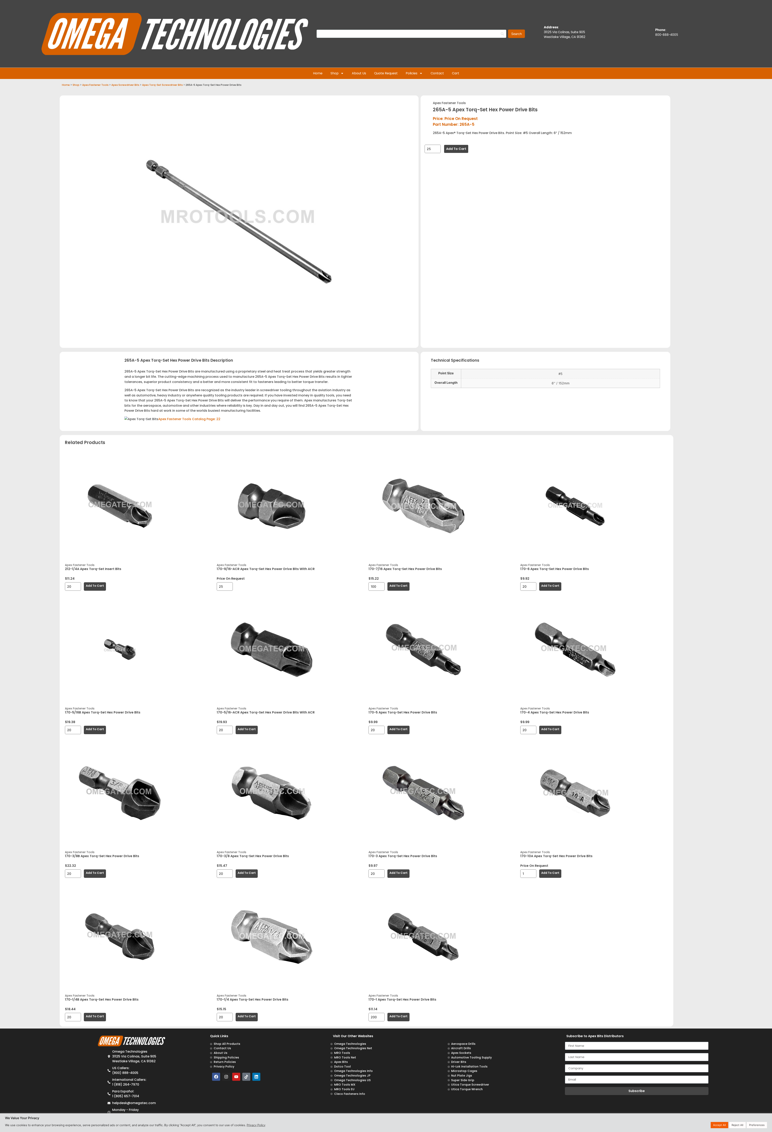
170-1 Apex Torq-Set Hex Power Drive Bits (402, 999)
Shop (335, 73)
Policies (411, 73)
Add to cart (456, 148)
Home (317, 73)
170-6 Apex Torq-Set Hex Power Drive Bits (554, 569)
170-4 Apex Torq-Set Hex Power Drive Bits (554, 712)
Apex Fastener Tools (95, 85)
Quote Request (386, 73)
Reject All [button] (737, 1125)
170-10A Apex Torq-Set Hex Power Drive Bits (556, 856)
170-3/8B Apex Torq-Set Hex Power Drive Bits (102, 856)
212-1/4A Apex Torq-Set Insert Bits (93, 569)
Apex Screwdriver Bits (125, 85)
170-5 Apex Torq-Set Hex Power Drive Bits (403, 712)
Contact (437, 73)
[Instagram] (226, 1077)
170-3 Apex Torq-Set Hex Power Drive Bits (403, 856)
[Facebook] (216, 1077)
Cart (455, 73)
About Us (359, 73)
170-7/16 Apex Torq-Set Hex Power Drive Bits (405, 569)
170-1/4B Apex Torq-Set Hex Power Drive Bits (102, 999)
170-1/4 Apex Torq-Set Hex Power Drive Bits (252, 999)
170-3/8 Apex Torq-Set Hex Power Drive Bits (253, 856)
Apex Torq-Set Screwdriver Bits (162, 85)
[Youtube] (236, 1077)
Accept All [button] (719, 1125)
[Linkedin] (256, 1077)
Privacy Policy (256, 1125)
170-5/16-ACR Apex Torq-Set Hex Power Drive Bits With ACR (266, 712)
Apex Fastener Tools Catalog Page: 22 (189, 419)
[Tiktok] (246, 1077)
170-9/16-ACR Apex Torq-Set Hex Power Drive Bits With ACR (266, 569)
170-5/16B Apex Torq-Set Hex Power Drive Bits (102, 712)
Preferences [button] (757, 1125)
